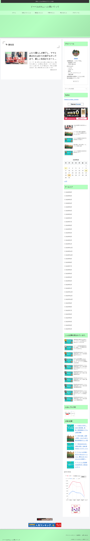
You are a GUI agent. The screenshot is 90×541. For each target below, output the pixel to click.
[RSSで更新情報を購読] (78, 81)
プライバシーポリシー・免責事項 (73, 535)
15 (86, 170)
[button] (86, 89)
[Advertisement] (45, 26)
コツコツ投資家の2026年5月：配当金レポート (81, 465)
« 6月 (65, 181)
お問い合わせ (85, 535)
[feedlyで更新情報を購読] (76, 81)
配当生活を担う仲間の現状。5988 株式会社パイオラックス (81, 446)
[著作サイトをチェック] (74, 81)
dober (76, 58)
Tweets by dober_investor (71, 99)
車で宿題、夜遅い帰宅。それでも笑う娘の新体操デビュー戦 (81, 438)
